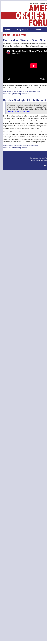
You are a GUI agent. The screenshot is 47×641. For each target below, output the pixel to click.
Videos (38, 30)
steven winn (32, 91)
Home (7, 30)
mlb (27, 91)
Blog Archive (22, 30)
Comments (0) (25, 94)
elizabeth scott (21, 91)
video (38, 91)
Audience (10, 91)
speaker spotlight (34, 145)
